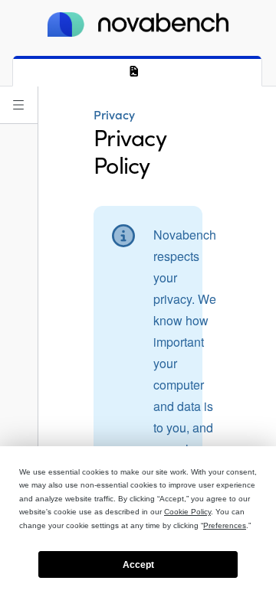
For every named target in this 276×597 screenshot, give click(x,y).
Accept (138, 564)
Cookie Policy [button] (187, 511)
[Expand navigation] (18, 105)
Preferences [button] (224, 525)
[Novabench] (138, 24)
